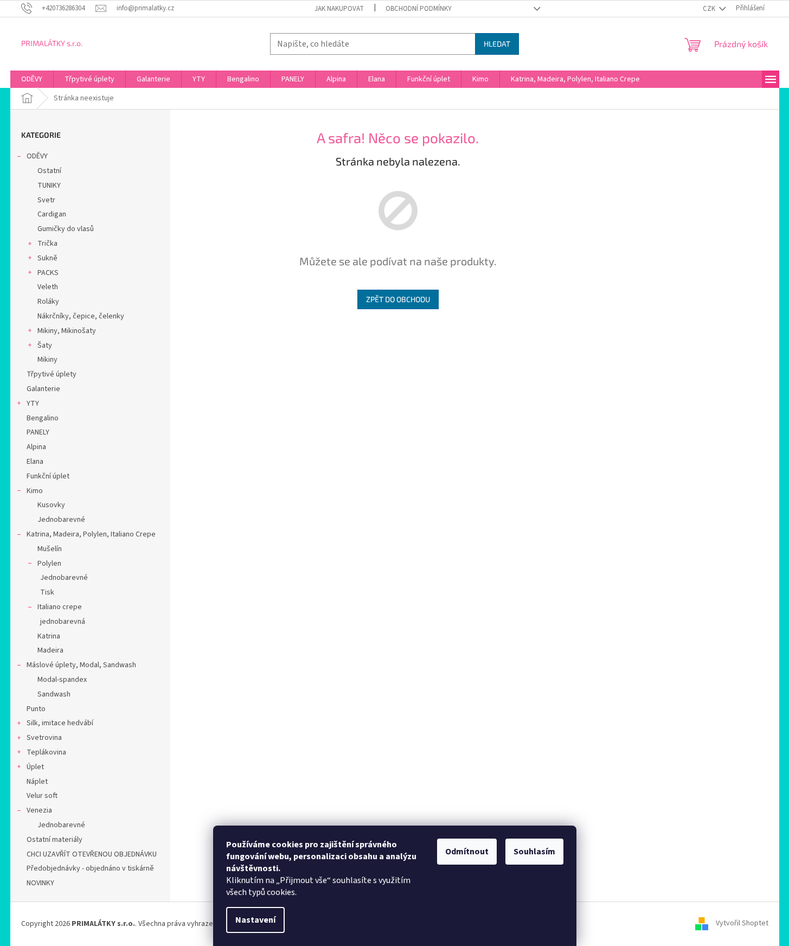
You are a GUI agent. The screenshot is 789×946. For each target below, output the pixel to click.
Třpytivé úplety (51, 374)
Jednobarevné (61, 519)
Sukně (47, 258)
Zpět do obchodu (398, 299)
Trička (47, 243)
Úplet (35, 767)
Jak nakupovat (339, 9)
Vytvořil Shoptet (742, 923)
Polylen (49, 563)
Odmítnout (467, 852)
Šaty (44, 345)
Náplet (37, 781)
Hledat (497, 43)
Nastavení (255, 920)
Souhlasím (534, 852)
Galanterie (43, 388)
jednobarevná (62, 621)
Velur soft (42, 795)
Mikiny (47, 359)
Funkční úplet (48, 476)
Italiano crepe (59, 607)
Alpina (36, 447)
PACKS (48, 272)
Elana (35, 461)
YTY (33, 403)
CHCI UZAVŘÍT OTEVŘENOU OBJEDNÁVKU (92, 854)
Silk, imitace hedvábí (60, 723)
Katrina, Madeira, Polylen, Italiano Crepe (91, 534)
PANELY (38, 432)
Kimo (35, 490)
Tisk (47, 592)
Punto (36, 709)
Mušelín (49, 549)
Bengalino (43, 418)
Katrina (48, 636)
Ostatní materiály (54, 839)
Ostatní (49, 170)
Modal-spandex (62, 679)
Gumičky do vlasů (65, 228)
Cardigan (51, 214)
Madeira (50, 650)
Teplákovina (46, 752)
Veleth (47, 287)
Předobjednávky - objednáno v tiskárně (90, 868)
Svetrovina (44, 737)
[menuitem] (31, 79)
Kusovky (51, 505)
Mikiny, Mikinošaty (66, 330)
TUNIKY (49, 185)
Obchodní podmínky (419, 9)
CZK (710, 9)
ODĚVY (37, 156)
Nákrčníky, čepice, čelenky (80, 316)
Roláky (48, 301)
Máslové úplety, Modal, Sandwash (81, 665)
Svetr (46, 200)
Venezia (39, 810)
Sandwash (53, 694)
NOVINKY (40, 883)
